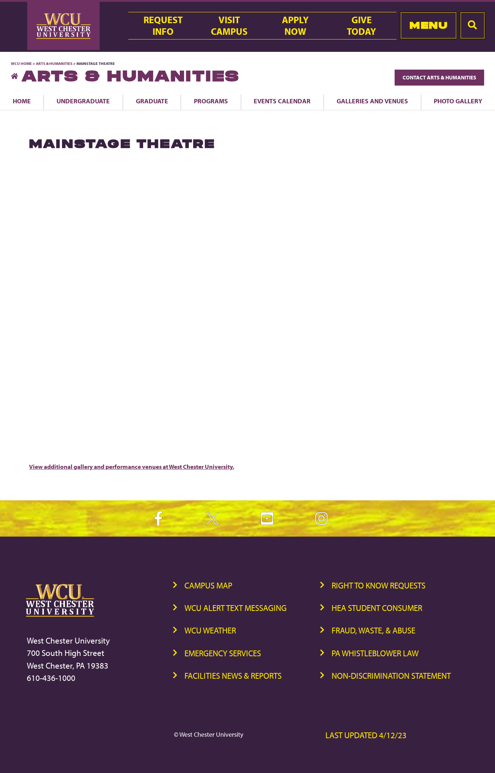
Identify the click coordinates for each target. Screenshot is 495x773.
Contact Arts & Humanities (439, 77)
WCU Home (21, 63)
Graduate (152, 100)
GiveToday (361, 25)
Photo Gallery (458, 100)
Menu (428, 25)
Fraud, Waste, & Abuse (373, 630)
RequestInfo (163, 25)
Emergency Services (222, 653)
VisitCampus (229, 25)
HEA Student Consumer (377, 608)
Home (22, 100)
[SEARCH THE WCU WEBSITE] (472, 25)
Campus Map (208, 585)
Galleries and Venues (372, 100)
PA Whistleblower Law (375, 653)
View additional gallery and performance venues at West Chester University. (131, 466)
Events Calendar (282, 100)
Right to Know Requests (378, 585)
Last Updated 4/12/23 (366, 735)
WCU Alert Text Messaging (235, 608)
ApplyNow (295, 25)
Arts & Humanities (54, 63)
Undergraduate (83, 100)
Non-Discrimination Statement (391, 675)
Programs (211, 100)
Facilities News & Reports (233, 675)
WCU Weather (210, 630)
